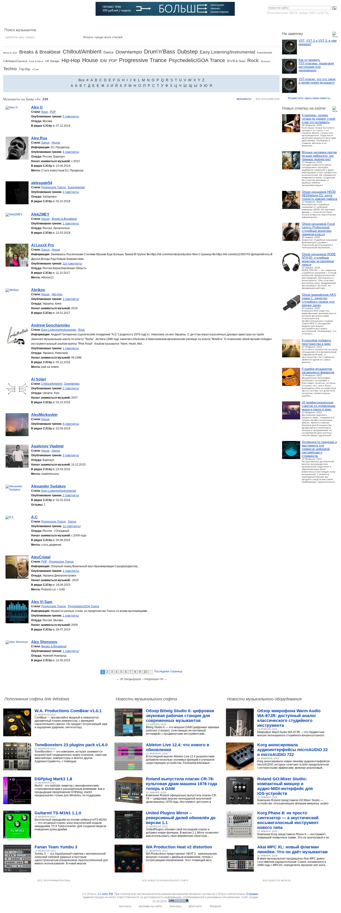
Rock (253, 60)
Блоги (147, 22)
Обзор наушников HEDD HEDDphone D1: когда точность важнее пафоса (319, 195)
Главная (16, 22)
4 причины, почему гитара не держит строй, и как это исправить (319, 118)
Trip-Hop (24, 69)
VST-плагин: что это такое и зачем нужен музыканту (317, 80)
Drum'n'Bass (159, 51)
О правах (252, 894)
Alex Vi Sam (41, 602)
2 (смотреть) (71, 192)
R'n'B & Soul (236, 61)
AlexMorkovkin (44, 415)
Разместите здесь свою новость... (310, 98)
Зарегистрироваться (317, 21)
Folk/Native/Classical (15, 61)
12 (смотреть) (72, 526)
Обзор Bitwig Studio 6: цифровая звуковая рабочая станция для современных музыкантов (180, 715)
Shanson (265, 61)
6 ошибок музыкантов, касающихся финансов (318, 370)
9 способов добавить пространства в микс (316, 342)
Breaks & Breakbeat (40, 51)
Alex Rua (39, 138)
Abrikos (38, 290)
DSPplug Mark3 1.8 (53, 779)
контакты (125, 906)
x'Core (35, 69)
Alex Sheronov (44, 642)
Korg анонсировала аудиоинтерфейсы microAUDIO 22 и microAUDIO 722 (292, 750)
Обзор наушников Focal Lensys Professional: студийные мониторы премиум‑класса (318, 229)
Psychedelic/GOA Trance (197, 60)
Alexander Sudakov (48, 486)
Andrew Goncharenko (50, 325)
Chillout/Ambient (82, 52)
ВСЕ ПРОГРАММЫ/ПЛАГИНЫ (54, 880)
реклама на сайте (150, 906)
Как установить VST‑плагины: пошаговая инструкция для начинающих (316, 65)
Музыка (50, 22)
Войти (294, 21)
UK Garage (52, 61)
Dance (108, 52)
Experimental (264, 52)
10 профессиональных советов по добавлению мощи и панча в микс (318, 406)
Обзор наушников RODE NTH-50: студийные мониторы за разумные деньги (319, 259)
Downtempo (129, 51)
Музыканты (87, 22)
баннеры (175, 906)
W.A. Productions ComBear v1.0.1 (68, 710)
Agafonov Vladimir (47, 446)
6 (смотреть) (71, 423)
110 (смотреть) (72, 263)
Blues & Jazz (10, 52)
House (90, 60)
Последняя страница (168, 671)
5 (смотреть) (71, 116)
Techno (10, 68)
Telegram (215, 906)
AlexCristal (40, 557)
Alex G (37, 107)
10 (145, 672)
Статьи (67, 22)
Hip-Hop (70, 60)
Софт (33, 22)
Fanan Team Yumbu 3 (56, 847)
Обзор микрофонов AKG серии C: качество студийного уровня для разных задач (319, 300)
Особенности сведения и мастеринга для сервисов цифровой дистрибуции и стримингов (319, 449)
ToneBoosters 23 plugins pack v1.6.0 (71, 745)
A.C (34, 517)
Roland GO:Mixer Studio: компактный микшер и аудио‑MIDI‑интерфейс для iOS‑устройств (285, 786)
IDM (103, 61)
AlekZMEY (40, 214)
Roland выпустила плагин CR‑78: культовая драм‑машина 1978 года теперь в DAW (181, 784)
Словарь (109, 22)
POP (113, 61)
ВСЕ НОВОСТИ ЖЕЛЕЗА (277, 880)
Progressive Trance (143, 60)
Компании (129, 22)
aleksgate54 (41, 183)
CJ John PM (105, 894)
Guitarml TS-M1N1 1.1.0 (58, 813)
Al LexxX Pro (42, 245)
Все (81, 80)
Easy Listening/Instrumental (227, 52)
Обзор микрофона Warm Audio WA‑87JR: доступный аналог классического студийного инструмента (289, 718)
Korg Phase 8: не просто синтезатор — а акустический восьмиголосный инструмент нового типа (288, 820)
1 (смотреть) (71, 223)
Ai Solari (38, 379)
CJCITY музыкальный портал (30, 9)
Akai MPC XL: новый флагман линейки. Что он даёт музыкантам (292, 849)
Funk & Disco (36, 61)
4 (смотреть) (71, 152)
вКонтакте (195, 906)
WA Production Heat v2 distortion (179, 847)
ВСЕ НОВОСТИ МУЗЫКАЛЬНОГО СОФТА (165, 880)
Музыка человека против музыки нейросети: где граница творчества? (319, 156)
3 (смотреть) (71, 455)
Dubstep (187, 51)
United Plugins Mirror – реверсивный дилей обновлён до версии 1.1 (181, 818)
